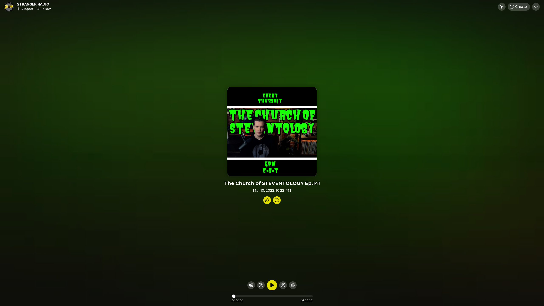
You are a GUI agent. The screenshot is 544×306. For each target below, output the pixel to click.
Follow (46, 9)
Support (27, 9)
